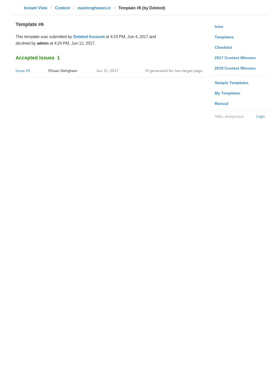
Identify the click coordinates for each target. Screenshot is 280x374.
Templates (224, 37)
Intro (219, 26)
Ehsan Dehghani (62, 70)
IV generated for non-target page (173, 70)
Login (260, 116)
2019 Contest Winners (235, 68)
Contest (62, 7)
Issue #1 (23, 70)
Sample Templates (232, 82)
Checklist (223, 47)
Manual (221, 103)
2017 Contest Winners (235, 58)
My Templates (227, 93)
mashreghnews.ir (94, 7)
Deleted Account (89, 36)
